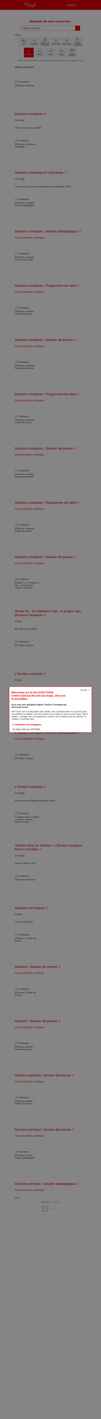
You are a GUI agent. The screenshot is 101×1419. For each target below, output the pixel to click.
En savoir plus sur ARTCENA (26, 729)
